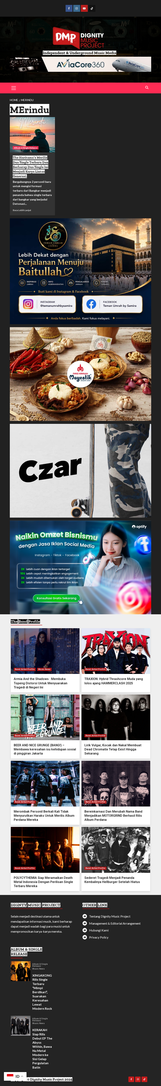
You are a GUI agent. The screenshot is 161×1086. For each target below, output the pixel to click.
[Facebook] (69, 8)
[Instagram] (76, 8)
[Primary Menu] (14, 87)
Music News (44, 669)
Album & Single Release (25, 148)
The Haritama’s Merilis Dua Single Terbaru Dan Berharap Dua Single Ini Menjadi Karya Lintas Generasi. (30, 167)
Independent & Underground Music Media (79, 52)
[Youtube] (84, 8)
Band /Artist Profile (25, 669)
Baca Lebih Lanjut (22, 210)
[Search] (146, 87)
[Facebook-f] (131, 1079)
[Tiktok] (92, 8)
